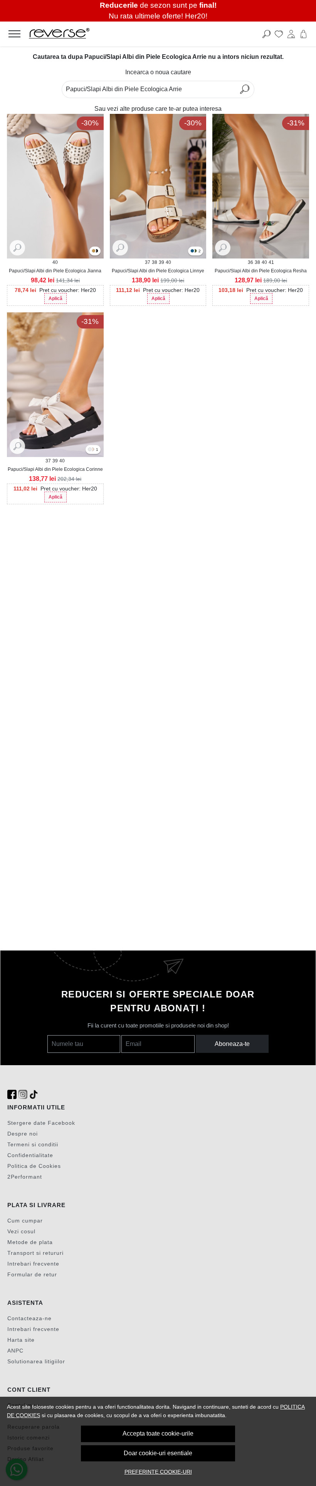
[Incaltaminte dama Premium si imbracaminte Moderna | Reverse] (126, 34)
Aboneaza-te (232, 1044)
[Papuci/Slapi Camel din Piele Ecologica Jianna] (94, 251)
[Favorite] (279, 33)
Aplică (55, 298)
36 (250, 262)
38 (154, 262)
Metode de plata (30, 1242)
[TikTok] (33, 1094)
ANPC (15, 1351)
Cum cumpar (25, 1220)
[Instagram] (22, 1094)
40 (55, 262)
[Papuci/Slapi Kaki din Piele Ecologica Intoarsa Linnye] (195, 251)
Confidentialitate (30, 1155)
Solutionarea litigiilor (36, 1361)
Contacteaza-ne (29, 1318)
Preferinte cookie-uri (158, 1472)
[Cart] (303, 33)
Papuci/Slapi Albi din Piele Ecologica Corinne (55, 469)
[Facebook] (12, 1094)
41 (271, 262)
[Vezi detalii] (17, 247)
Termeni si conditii (32, 1144)
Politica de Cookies (34, 1166)
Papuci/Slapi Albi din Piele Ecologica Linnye (158, 271)
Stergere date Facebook (41, 1123)
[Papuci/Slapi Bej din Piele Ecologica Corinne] (92, 450)
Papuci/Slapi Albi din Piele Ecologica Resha (261, 271)
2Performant (24, 1177)
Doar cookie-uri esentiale (158, 1453)
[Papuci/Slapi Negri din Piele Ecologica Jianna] (96, 251)
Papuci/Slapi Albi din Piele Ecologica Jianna (55, 271)
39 (161, 262)
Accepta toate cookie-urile (158, 1433)
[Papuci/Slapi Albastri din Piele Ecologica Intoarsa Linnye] (192, 251)
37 (147, 262)
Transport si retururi (35, 1253)
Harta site (21, 1340)
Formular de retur (32, 1274)
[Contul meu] (291, 33)
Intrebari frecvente (33, 1264)
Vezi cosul (21, 1231)
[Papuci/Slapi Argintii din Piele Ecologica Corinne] (90, 450)
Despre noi (22, 1134)
